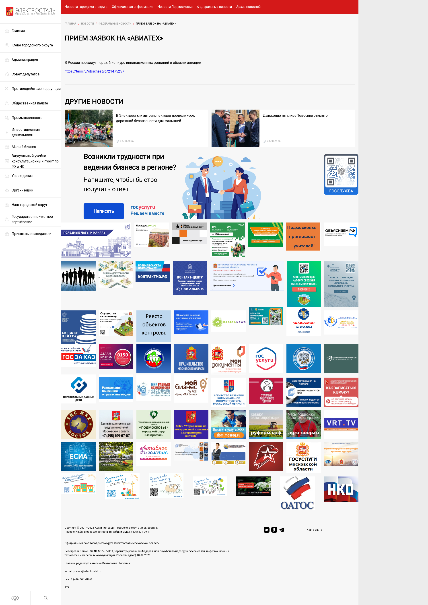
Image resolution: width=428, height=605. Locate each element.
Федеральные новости (214, 7)
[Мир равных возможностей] (153, 390)
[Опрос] (247, 284)
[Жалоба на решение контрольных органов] (191, 327)
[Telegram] (282, 530)
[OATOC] (297, 493)
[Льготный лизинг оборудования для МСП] (227, 240)
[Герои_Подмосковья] (189, 240)
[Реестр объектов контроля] (153, 327)
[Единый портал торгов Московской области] (341, 359)
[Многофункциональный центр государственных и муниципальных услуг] (228, 359)
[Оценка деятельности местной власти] (116, 284)
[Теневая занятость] (78, 284)
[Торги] (304, 284)
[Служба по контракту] (153, 284)
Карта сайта (314, 529)
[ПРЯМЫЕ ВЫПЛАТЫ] (341, 327)
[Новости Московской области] (228, 327)
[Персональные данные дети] (78, 390)
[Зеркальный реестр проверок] (191, 458)
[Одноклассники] (274, 530)
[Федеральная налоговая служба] (303, 359)
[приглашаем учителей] (303, 240)
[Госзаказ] (78, 359)
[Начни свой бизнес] (78, 491)
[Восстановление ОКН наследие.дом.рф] (151, 240)
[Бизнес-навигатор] (303, 392)
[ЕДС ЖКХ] (78, 424)
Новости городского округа (86, 7)
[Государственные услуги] (266, 359)
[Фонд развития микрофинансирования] (228, 458)
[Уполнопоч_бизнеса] (190, 284)
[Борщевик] (253, 493)
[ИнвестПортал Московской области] (116, 359)
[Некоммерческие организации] (341, 493)
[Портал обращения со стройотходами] (265, 240)
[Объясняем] (341, 240)
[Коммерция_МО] (122, 491)
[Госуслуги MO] (303, 458)
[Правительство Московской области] (191, 359)
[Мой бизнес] (191, 390)
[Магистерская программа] (341, 458)
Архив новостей (248, 7)
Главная (70, 23)
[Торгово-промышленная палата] (303, 325)
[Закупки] (191, 424)
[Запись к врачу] (341, 392)
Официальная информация (132, 7)
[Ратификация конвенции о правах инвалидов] (116, 390)
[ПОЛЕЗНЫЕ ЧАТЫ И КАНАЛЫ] (96, 240)
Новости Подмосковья (175, 7)
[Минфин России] (78, 327)
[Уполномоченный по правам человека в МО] (153, 359)
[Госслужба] (341, 186)
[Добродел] (266, 325)
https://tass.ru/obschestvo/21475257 (94, 71)
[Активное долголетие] (153, 458)
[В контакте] (267, 530)
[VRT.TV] (341, 424)
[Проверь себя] (266, 392)
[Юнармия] (266, 458)
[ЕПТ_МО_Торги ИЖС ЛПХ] (210, 493)
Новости (87, 23)
